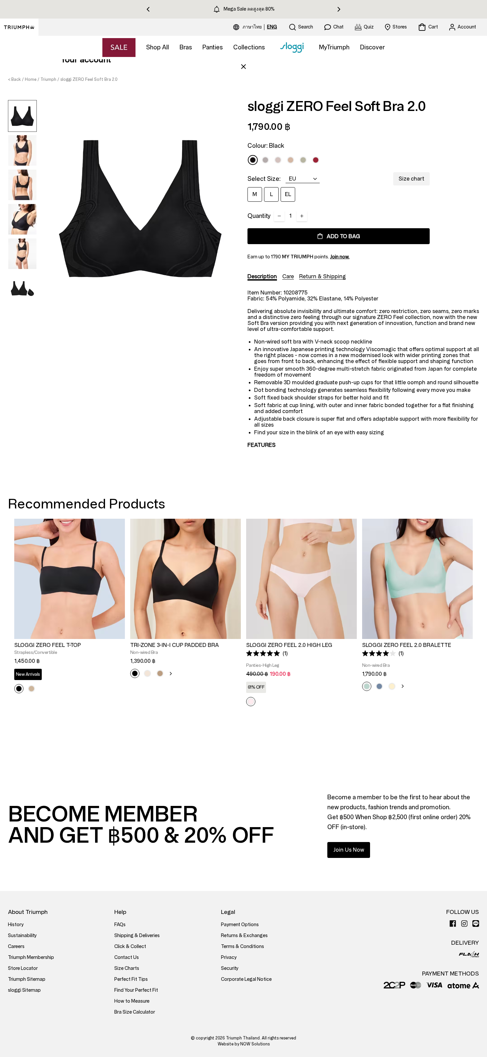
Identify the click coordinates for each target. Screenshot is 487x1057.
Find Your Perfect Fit (136, 990)
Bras (186, 47)
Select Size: (264, 179)
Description (262, 276)
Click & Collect (130, 946)
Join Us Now (348, 850)
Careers (16, 946)
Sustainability (22, 935)
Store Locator (23, 968)
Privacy (229, 957)
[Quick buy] (115, 640)
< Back (14, 79)
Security (230, 968)
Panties (212, 47)
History (16, 924)
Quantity (259, 216)
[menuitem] (253, 27)
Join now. (340, 256)
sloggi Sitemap (24, 990)
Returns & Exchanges (244, 935)
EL (288, 194)
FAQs (120, 924)
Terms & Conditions (242, 946)
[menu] (260, 27)
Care (288, 276)
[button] (267, 653)
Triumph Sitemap (26, 979)
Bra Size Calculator (134, 1012)
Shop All (157, 47)
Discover (372, 47)
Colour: (265, 145)
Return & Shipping (322, 276)
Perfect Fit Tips (131, 979)
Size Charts (126, 968)
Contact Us (126, 957)
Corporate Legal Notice (246, 979)
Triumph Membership (31, 957)
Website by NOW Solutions (244, 1044)
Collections (249, 47)
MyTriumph (334, 47)
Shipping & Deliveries (137, 935)
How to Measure (131, 1001)
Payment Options (240, 924)
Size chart (411, 179)
